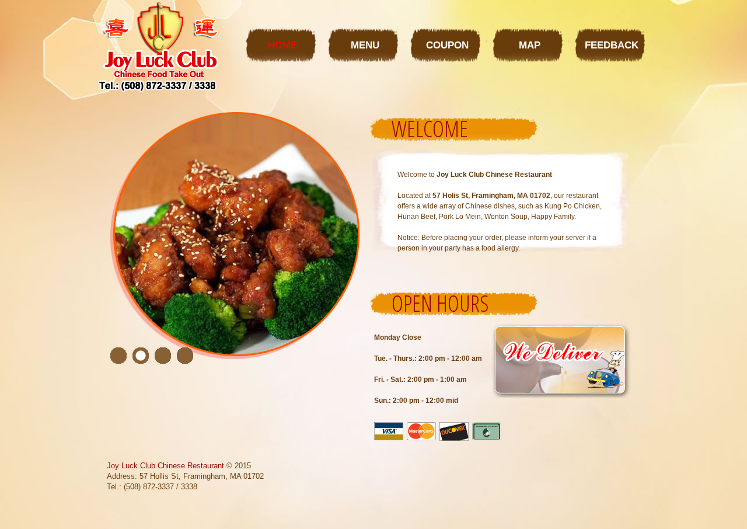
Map (529, 45)
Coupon (447, 45)
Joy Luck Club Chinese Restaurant (165, 465)
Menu (365, 45)
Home (282, 45)
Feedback (611, 45)
